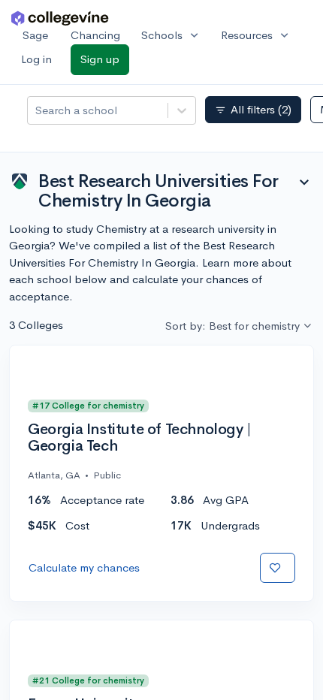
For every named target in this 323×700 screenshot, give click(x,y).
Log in (36, 59)
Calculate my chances (84, 567)
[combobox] (36, 110)
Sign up (99, 59)
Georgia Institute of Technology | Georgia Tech (139, 437)
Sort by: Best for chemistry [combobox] (232, 325)
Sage (35, 35)
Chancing (95, 35)
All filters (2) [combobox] (253, 109)
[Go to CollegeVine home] (60, 17)
